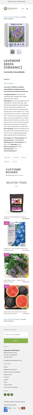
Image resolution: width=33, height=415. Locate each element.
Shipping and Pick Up (10, 369)
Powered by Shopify (10, 405)
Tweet (8, 157)
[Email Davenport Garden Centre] (5, 394)
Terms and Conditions (11, 387)
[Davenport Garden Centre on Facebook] (8, 394)
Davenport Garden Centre (16, 402)
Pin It (24, 157)
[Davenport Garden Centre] (10, 8)
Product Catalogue (14, 17)
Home (5, 17)
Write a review (19, 175)
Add (8, 162)
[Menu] (23, 9)
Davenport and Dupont (11, 350)
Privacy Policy (8, 385)
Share (16, 157)
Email (15, 162)
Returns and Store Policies (12, 372)
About (6, 367)
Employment (8, 374)
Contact (6, 377)
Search (6, 380)
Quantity (6, 79)
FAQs (5, 382)
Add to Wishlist (9, 83)
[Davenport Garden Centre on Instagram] (11, 394)
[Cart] (27, 9)
